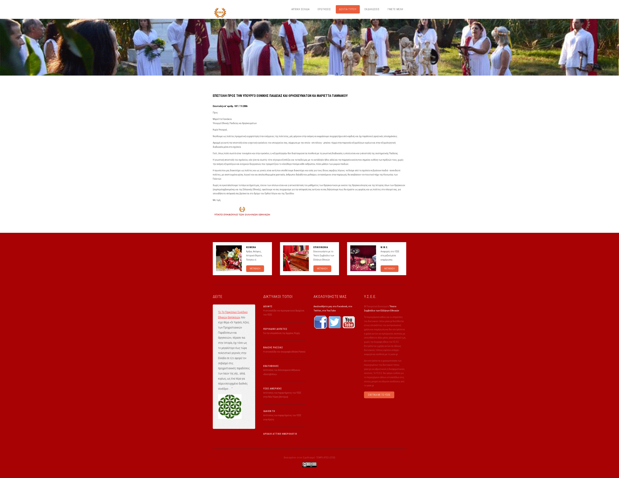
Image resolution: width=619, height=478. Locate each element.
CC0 (332, 457)
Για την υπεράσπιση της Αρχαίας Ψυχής (281, 333)
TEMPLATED (322, 457)
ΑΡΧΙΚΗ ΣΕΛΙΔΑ (300, 9)
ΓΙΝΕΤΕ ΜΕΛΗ (395, 9)
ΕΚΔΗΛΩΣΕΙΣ (372, 9)
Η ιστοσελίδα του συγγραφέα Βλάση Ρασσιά (284, 351)
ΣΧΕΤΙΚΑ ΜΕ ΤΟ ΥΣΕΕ (379, 394)
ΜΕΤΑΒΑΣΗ (255, 268)
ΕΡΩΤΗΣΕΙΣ (324, 9)
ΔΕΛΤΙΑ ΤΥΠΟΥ (348, 9)
